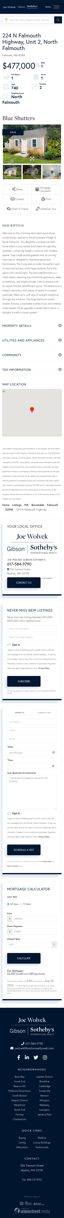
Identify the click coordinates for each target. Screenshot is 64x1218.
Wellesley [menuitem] (44, 1105)
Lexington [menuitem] (44, 1109)
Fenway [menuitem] (20, 1114)
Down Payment (14, 926)
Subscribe (24, 681)
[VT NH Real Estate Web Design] (32, 1210)
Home (5, 505)
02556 (9, 509)
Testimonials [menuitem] (41, 1147)
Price (9, 913)
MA (26, 505)
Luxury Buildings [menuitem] (41, 1142)
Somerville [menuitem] (44, 1090)
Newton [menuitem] (44, 1095)
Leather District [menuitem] (44, 1076)
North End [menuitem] (19, 1109)
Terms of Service (12, 866)
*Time (10, 760)
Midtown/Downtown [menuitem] (19, 1090)
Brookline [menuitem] (44, 1081)
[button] (58, 19)
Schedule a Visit (44, 713)
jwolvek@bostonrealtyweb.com (34, 1048)
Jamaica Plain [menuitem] (44, 1114)
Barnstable (38, 505)
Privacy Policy (44, 668)
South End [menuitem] (19, 1081)
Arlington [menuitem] (44, 1100)
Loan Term (12, 896)
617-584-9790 (19, 564)
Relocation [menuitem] (22, 1147)
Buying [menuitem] (22, 1137)
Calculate (23, 958)
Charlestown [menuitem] (19, 1119)
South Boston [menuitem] (19, 1095)
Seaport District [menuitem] (19, 1100)
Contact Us (24, 582)
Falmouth (52, 505)
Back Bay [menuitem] (19, 1076)
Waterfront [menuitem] (19, 1105)
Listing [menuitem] (22, 1142)
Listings (16, 505)
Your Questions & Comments (21, 772)
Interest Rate (13, 939)
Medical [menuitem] (42, 1137)
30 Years (14, 903)
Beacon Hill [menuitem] (20, 1086)
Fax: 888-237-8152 (32, 1179)
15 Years (27, 903)
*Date (10, 746)
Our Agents (47, 578)
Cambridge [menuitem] (44, 1086)
